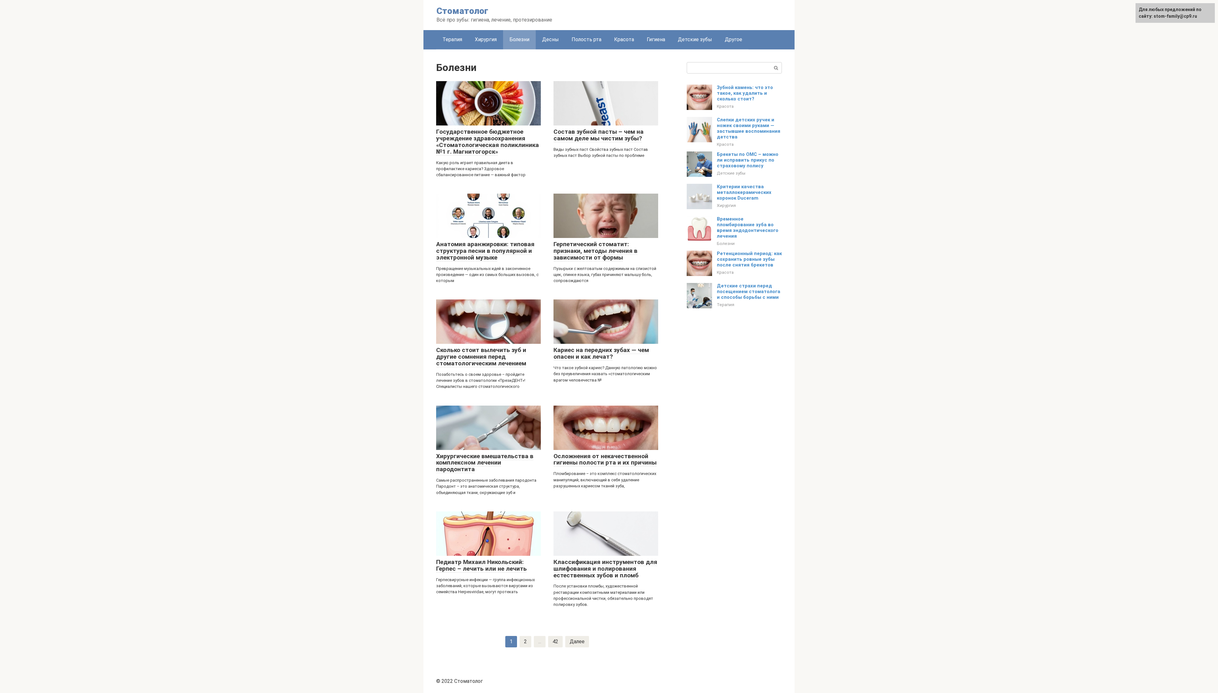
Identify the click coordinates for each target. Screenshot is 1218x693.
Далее (577, 641)
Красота (624, 39)
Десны (550, 39)
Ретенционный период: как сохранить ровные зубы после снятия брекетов (749, 259)
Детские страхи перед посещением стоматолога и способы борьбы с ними (748, 291)
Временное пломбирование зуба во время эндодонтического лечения (747, 227)
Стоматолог (462, 11)
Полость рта (586, 39)
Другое (733, 39)
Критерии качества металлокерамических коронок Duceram (744, 192)
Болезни (726, 243)
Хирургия (486, 39)
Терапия (452, 39)
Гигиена (656, 39)
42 (555, 641)
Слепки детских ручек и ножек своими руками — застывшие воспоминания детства (748, 128)
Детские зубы (695, 39)
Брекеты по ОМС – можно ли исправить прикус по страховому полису (747, 160)
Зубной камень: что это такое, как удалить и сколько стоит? (745, 93)
